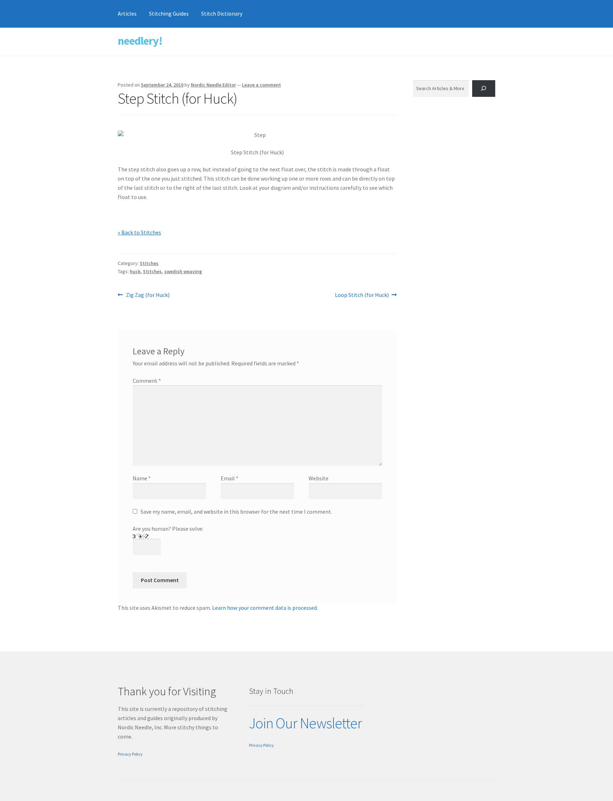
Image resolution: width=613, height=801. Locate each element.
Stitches (149, 263)
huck (135, 271)
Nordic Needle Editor (213, 85)
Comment (147, 380)
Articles (127, 13)
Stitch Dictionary (221, 13)
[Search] (483, 88)
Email (229, 478)
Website (318, 478)
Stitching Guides (169, 13)
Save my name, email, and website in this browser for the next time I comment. (236, 511)
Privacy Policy (130, 754)
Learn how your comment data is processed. (265, 607)
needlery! (140, 41)
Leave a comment (261, 85)
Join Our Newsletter (305, 723)
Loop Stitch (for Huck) (362, 295)
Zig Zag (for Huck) (148, 295)
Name (142, 478)
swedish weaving (183, 271)
